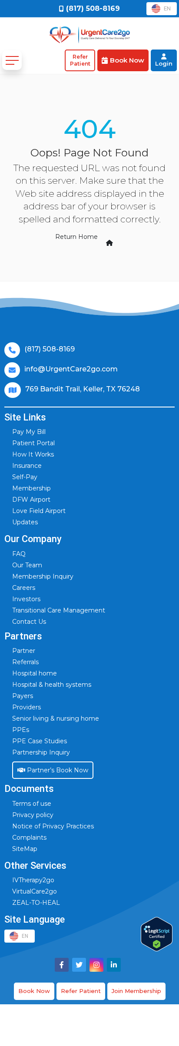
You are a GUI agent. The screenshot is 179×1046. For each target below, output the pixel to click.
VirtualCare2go (34, 891)
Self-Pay (24, 477)
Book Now (34, 990)
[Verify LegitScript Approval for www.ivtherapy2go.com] (156, 934)
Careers (23, 588)
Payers (22, 696)
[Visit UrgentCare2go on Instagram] (96, 965)
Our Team (27, 565)
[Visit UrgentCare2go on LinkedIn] (114, 965)
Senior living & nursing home (55, 718)
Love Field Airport (39, 511)
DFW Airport (31, 499)
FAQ (19, 554)
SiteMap (24, 849)
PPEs (20, 730)
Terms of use (31, 804)
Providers (26, 707)
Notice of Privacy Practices (53, 826)
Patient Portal (33, 443)
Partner (23, 651)
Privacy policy (32, 815)
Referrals (25, 662)
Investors (26, 599)
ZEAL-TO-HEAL (36, 903)
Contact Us (29, 622)
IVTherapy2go (33, 880)
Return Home (76, 237)
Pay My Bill (29, 432)
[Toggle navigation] (12, 60)
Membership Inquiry (42, 576)
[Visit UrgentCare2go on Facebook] (62, 965)
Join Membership (136, 990)
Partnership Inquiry (41, 752)
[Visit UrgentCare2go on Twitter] (79, 965)
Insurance (27, 466)
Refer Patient (81, 990)
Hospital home (34, 673)
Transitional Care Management (58, 610)
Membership (31, 488)
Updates (25, 522)
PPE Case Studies (39, 741)
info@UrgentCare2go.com (71, 369)
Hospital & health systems (51, 685)
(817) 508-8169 (49, 349)
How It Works (33, 454)
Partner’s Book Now (56, 770)
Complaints (29, 837)
